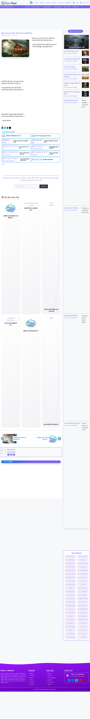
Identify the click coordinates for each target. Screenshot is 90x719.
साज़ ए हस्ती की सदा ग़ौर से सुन (72, 423)
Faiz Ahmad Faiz (70, 570)
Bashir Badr (70, 567)
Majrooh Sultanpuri (82, 598)
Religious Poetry (82, 620)
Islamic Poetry (83, 588)
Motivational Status (70, 605)
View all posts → (12, 452)
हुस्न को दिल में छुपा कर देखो (71, 51)
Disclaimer (50, 680)
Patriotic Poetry (82, 612)
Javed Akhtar (83, 591)
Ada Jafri (70, 556)
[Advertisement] (31, 19)
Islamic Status (70, 591)
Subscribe (43, 186)
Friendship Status (70, 577)
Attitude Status (70, 563)
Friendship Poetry (83, 574)
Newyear (42, 2)
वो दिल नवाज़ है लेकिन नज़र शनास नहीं (51, 310)
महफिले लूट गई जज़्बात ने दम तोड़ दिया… (10, 217)
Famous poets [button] (47, 6)
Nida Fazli (70, 609)
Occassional (75, 6)
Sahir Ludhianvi (70, 627)
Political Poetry (82, 616)
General (36, 2)
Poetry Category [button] (36, 6)
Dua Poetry (82, 567)
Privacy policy (51, 682)
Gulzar (82, 584)
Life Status (82, 595)
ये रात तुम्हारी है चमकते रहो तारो (72, 59)
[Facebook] (8, 454)
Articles (28, 6)
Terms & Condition (52, 678)
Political (54, 2)
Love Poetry (70, 598)
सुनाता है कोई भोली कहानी (71, 316)
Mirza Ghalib (70, 602)
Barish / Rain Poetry (82, 563)
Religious (32, 673)
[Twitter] (11, 454)
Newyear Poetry (82, 605)
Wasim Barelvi (70, 637)
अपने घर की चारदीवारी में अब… (10, 324)
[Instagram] (14, 454)
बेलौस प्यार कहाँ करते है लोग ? (31, 331)
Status (70, 630)
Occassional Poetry (82, 609)
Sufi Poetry (68, 2)
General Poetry (70, 584)
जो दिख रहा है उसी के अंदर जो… (43, 438)
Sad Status (82, 623)
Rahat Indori (70, 620)
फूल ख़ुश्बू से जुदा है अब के (70, 101)
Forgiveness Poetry (70, 574)
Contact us (50, 675)
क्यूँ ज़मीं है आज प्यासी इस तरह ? (31, 209)
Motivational (67, 6)
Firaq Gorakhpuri (83, 570)
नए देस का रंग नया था (69, 67)
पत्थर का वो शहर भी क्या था (71, 208)
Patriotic (48, 2)
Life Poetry (70, 595)
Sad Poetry (61, 2)
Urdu (83, 634)
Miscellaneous (58, 6)
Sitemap (49, 684)
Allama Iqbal (70, 560)
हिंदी (83, 637)
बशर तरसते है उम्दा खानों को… (51, 424)
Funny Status (70, 581)
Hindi (70, 588)
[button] (87, 2)
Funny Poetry (83, 577)
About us (49, 673)
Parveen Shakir (70, 612)
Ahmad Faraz (83, 556)
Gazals (82, 581)
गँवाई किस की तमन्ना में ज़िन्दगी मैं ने (19, 438)
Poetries (70, 616)
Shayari (82, 627)
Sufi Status (70, 634)
